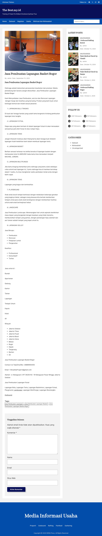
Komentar (12, 433)
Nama (9, 457)
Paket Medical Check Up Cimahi (88, 57)
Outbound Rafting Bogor (87, 88)
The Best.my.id (11, 10)
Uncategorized (85, 38)
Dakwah (75, 143)
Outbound (8, 395)
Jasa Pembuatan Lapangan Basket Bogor (29, 405)
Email (9, 468)
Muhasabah (76, 145)
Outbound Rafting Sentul (87, 41)
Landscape (18, 390)
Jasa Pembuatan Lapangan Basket (36, 404)
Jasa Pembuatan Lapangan (14, 404)
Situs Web (11, 478)
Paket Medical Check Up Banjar (89, 73)
